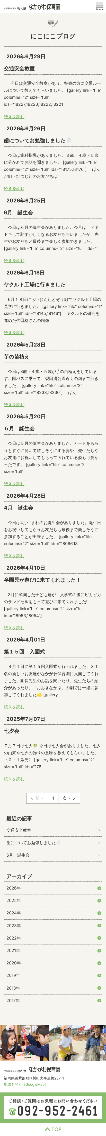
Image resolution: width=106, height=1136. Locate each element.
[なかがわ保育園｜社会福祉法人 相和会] (32, 6)
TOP (53, 1129)
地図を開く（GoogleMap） (26, 1084)
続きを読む (14, 116)
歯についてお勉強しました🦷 (38, 140)
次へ (67, 798)
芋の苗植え (17, 357)
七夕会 (11, 731)
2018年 (13, 988)
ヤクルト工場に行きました (35, 284)
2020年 (13, 962)
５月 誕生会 (19, 428)
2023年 (13, 925)
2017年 (13, 1000)
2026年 (13, 888)
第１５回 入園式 (24, 651)
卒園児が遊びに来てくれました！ (42, 580)
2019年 (13, 975)
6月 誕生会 (18, 212)
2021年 (13, 950)
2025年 (13, 900)
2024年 (13, 912)
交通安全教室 (19, 68)
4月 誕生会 (18, 508)
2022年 (13, 938)
